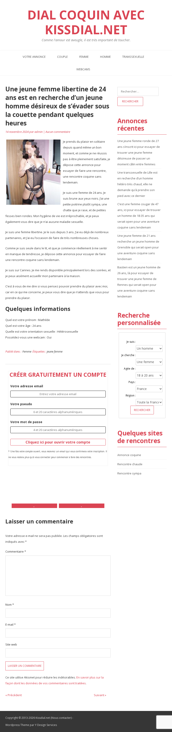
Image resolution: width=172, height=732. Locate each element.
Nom (9, 605)
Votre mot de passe (26, 422)
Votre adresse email (26, 386)
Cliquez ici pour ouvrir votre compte (58, 442)
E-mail (10, 624)
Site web (11, 644)
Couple (62, 57)
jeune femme (54, 351)
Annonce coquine (129, 455)
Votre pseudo (21, 404)
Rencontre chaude (129, 464)
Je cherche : (128, 355)
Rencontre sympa (129, 473)
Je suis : (131, 342)
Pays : (132, 382)
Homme (105, 57)
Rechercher (142, 410)
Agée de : (130, 368)
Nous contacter (61, 718)
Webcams (83, 69)
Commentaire (15, 551)
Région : (131, 395)
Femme (84, 57)
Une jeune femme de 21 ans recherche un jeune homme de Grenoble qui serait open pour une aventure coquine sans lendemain (138, 247)
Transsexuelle (133, 57)
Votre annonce (34, 57)
